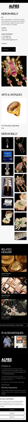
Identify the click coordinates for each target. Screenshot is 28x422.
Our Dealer (18, 378)
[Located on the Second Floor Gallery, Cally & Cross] (20, 342)
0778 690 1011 (7, 36)
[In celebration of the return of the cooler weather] (7, 342)
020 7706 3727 (7, 38)
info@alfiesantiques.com (9, 373)
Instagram (4, 43)
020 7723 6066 (18, 372)
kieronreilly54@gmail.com (10, 40)
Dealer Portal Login (5, 384)
